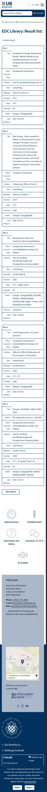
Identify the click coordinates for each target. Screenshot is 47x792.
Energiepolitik (26, 114)
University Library (3, 22)
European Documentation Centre (32, 22)
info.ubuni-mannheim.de (23, 603)
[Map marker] (22, 662)
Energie (16, 114)
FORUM (7, 757)
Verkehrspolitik (26, 298)
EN (36, 5)
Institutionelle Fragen (22, 302)
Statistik (37, 295)
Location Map (12, 689)
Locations (11, 22)
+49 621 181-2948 (20, 600)
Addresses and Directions (16, 686)
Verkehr (16, 298)
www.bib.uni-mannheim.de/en (24, 606)
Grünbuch (17, 310)
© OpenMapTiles (13, 675)
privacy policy (30, 782)
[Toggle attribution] (36, 675)
